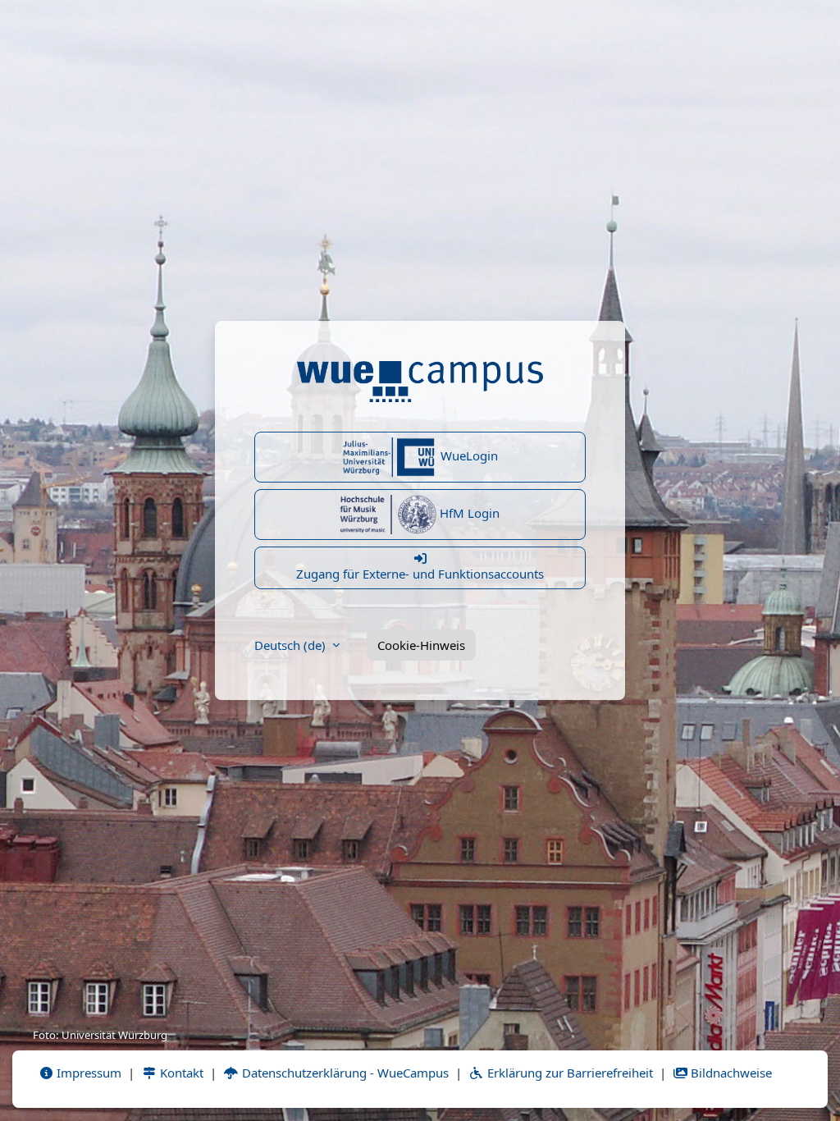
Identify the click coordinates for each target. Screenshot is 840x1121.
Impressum (87, 1072)
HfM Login (468, 513)
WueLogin (467, 455)
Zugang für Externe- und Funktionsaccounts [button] (420, 573)
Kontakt (180, 1072)
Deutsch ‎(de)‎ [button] (291, 645)
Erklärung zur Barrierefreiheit (568, 1072)
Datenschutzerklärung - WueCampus (344, 1072)
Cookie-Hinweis (421, 645)
